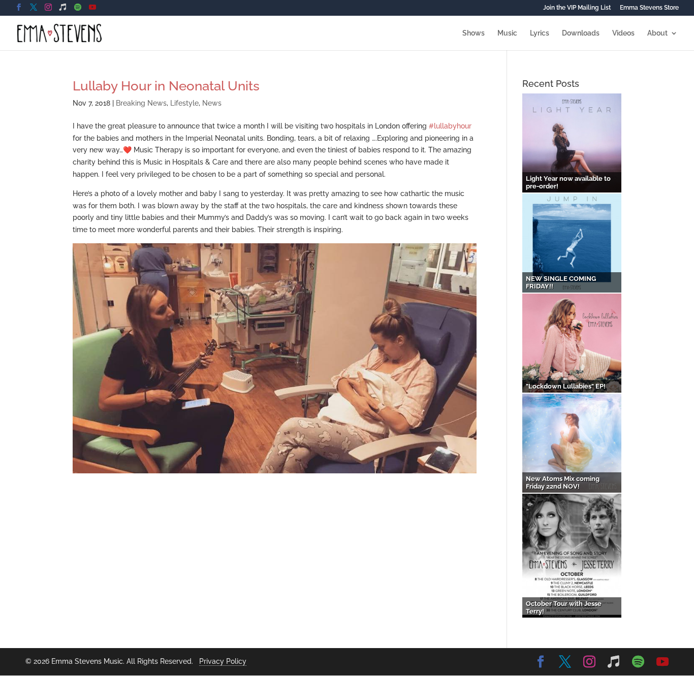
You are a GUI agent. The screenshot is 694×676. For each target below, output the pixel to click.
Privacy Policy (222, 661)
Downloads (581, 33)
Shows (473, 33)
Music (507, 33)
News (212, 103)
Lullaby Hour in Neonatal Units (166, 85)
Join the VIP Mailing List (577, 8)
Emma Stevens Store (649, 8)
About (657, 33)
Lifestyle (184, 103)
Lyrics (539, 33)
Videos (623, 33)
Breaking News (141, 103)
